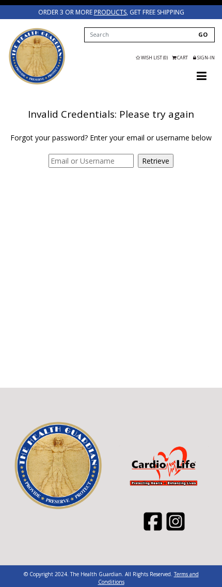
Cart (182, 57)
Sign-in (205, 57)
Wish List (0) (154, 57)
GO (203, 34)
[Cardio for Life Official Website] (37, 56)
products (110, 12)
